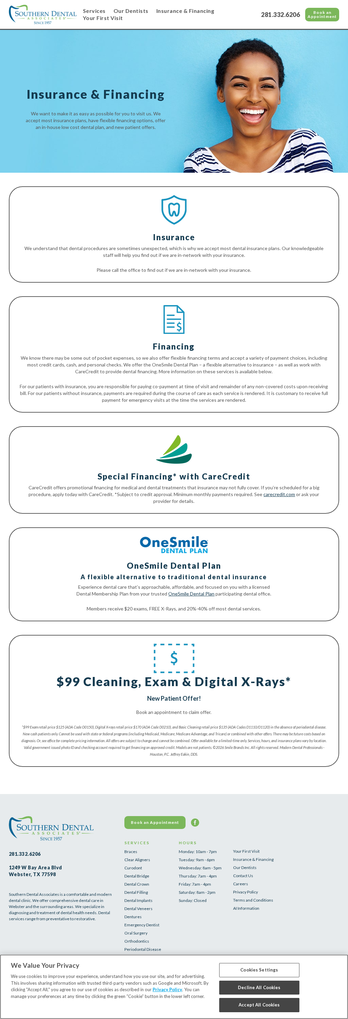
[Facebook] (195, 822)
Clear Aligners (137, 859)
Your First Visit (103, 18)
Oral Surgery (135, 933)
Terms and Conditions (253, 900)
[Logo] (43, 14)
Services (94, 10)
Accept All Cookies (259, 1004)
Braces (130, 851)
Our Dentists (131, 10)
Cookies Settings (259, 970)
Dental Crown (136, 884)
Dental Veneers (138, 908)
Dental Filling (136, 892)
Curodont (133, 867)
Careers (240, 883)
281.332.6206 (280, 14)
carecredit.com (279, 494)
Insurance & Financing (185, 10)
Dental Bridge (136, 876)
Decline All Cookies (259, 987)
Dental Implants (138, 900)
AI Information (246, 908)
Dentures (133, 916)
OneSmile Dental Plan (191, 594)
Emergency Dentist (141, 924)
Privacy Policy (245, 891)
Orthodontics (136, 941)
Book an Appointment (322, 14)
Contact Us (243, 875)
